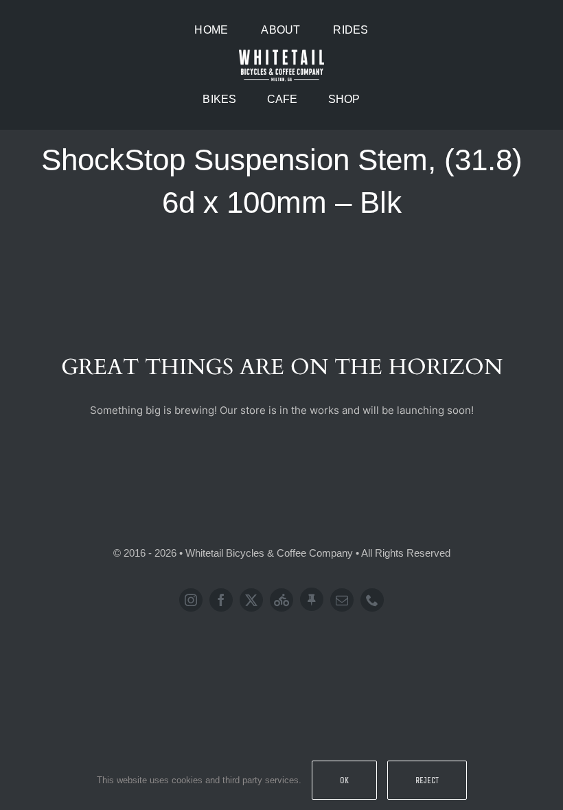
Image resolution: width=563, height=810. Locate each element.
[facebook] (221, 600)
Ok (344, 780)
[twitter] (251, 600)
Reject (427, 780)
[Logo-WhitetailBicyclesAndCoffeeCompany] (281, 52)
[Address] (311, 599)
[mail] (342, 600)
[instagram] (191, 600)
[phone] (372, 600)
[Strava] (281, 600)
